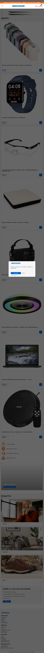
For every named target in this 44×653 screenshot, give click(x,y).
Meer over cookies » (14, 275)
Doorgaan (16, 273)
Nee (23, 273)
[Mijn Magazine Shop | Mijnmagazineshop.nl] (22, 6)
